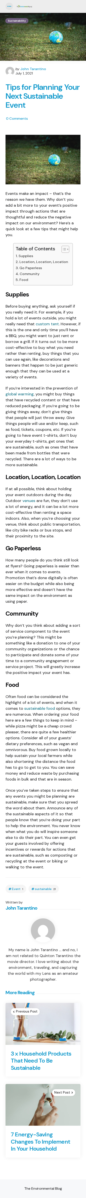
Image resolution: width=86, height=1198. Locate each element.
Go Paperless (30, 268)
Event (17, 889)
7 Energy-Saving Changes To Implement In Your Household (40, 1141)
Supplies (26, 256)
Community (29, 274)
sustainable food (39, 708)
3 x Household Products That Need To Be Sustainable (41, 1061)
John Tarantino (33, 69)
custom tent (47, 324)
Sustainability (17, 21)
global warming (20, 394)
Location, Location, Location (43, 262)
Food (23, 279)
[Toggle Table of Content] (63, 249)
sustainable (45, 889)
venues (28, 500)
